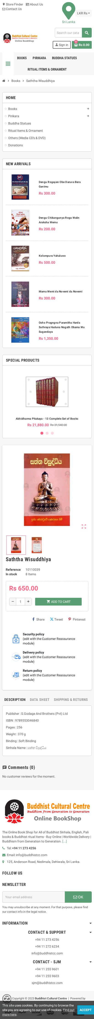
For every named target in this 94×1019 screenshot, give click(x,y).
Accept (86, 1010)
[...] (64, 841)
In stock (11, 574)
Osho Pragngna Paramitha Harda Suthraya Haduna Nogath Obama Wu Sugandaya (62, 327)
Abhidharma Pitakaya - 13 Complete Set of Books (47, 418)
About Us (36, 4)
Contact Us (13, 9)
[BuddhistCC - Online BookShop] (20, 38)
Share (40, 619)
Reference (13, 569)
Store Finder (12, 4)
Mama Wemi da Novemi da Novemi (60, 291)
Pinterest (79, 619)
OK (80, 897)
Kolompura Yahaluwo (52, 255)
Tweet (58, 619)
